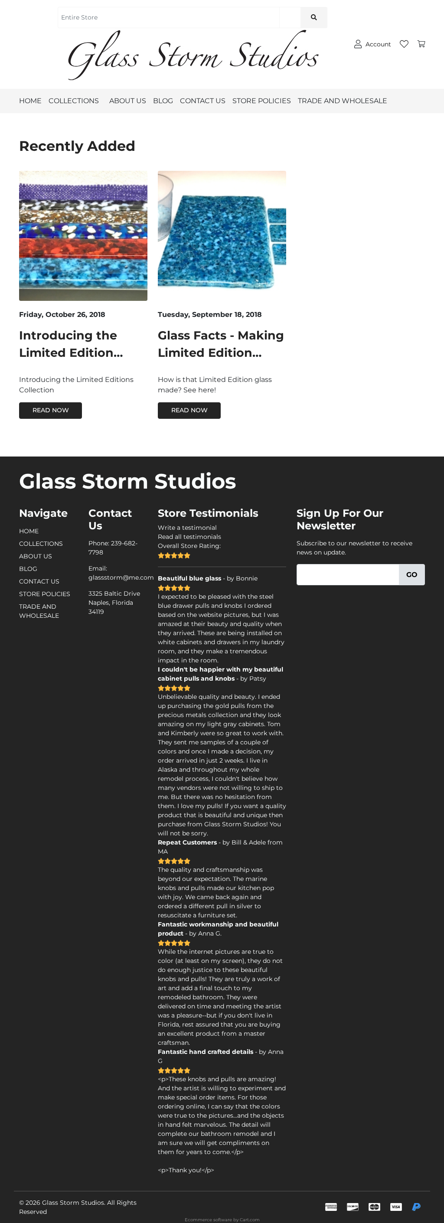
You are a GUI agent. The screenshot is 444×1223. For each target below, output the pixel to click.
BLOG (163, 101)
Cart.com (250, 1220)
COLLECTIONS (74, 101)
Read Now (51, 410)
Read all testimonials (189, 537)
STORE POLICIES (261, 101)
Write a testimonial (187, 528)
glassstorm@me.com (121, 577)
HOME (30, 101)
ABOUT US (127, 101)
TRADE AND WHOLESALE (342, 101)
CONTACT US (202, 101)
